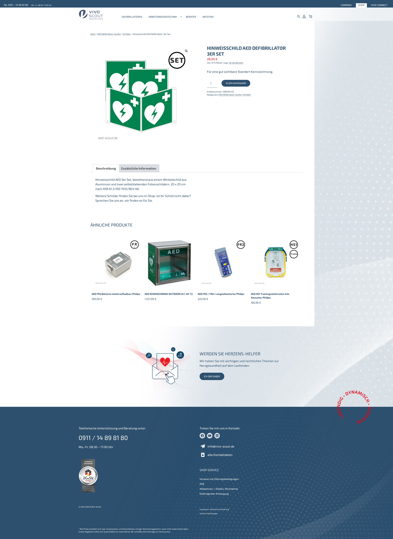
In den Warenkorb (236, 83)
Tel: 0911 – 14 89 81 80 (16, 4)
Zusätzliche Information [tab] (138, 168)
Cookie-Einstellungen (209, 513)
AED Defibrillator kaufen (109, 34)
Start (92, 34)
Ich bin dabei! (212, 376)
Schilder (127, 34)
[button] (186, 51)
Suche (298, 16)
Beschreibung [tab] (106, 168)
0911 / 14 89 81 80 (103, 437)
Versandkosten (236, 62)
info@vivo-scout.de (221, 446)
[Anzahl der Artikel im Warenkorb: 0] (310, 16)
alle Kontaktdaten (220, 455)
